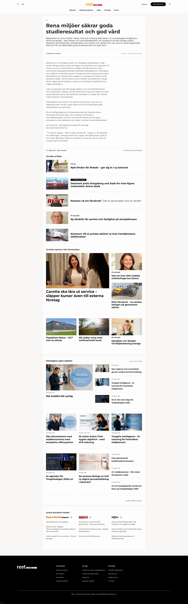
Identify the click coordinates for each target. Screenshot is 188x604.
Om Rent (111, 581)
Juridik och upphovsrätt (90, 574)
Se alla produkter (62, 581)
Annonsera (59, 577)
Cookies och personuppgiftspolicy (93, 570)
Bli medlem (60, 574)
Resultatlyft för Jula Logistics (57, 522)
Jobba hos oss (113, 577)
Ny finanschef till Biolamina (89, 536)
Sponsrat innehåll (88, 581)
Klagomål (85, 577)
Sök (23, 4)
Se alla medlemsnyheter (133, 501)
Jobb (99, 10)
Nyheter (72, 10)
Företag (107, 10)
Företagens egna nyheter (59, 361)
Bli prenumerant (61, 570)
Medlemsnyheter (86, 10)
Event (116, 10)
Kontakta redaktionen (115, 570)
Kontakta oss (112, 574)
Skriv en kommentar (134, 150)
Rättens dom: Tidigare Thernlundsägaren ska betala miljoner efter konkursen (61, 529)
